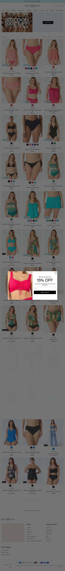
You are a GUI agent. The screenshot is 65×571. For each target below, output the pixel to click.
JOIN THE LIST (45, 292)
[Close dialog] (56, 273)
